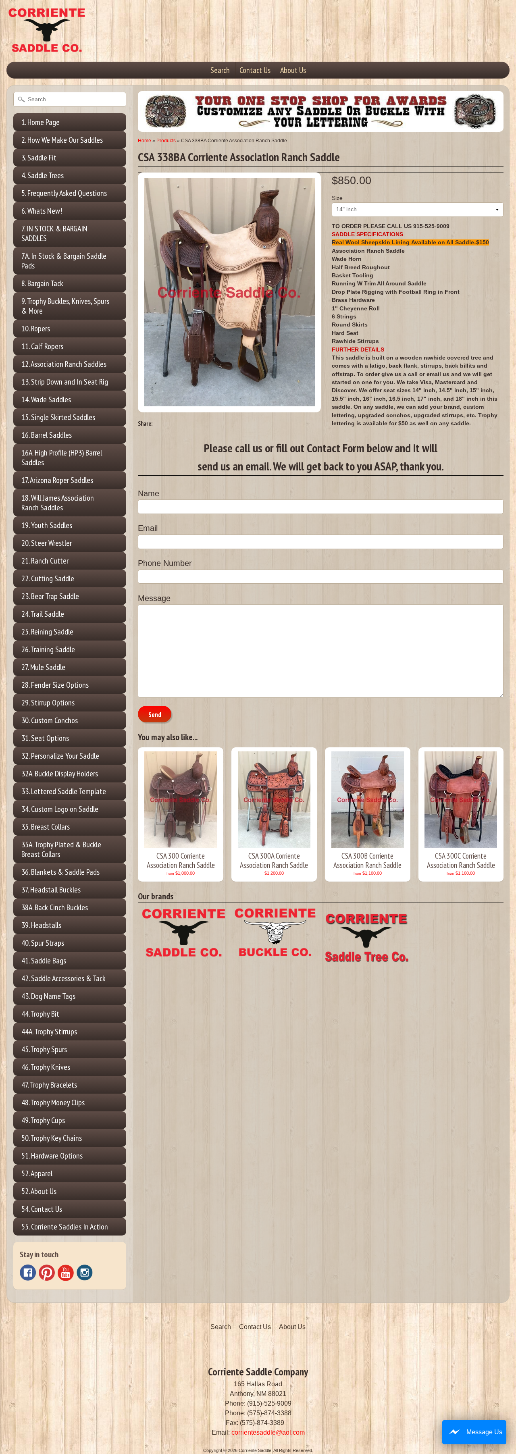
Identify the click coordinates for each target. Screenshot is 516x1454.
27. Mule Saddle (43, 667)
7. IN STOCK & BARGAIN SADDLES (54, 233)
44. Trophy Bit (40, 1014)
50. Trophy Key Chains (51, 1138)
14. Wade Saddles (46, 399)
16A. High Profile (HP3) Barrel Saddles (61, 457)
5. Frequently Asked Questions (64, 193)
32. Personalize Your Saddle (60, 756)
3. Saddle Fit (38, 157)
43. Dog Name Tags (48, 996)
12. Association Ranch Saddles (63, 364)
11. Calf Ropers (42, 346)
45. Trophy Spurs (44, 1049)
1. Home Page (40, 122)
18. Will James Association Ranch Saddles (57, 503)
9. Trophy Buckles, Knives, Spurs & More (65, 306)
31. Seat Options (45, 738)
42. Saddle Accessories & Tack (63, 978)
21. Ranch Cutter (45, 560)
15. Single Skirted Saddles (58, 417)
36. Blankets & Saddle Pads (60, 872)
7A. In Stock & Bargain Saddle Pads (63, 261)
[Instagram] (85, 1273)
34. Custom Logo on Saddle (59, 809)
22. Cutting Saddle (47, 578)
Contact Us (254, 70)
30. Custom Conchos (49, 720)
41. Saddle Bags (43, 960)
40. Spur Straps (42, 943)
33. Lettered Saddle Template (63, 791)
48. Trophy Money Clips (53, 1102)
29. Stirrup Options (48, 702)
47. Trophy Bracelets (49, 1085)
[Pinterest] (47, 1273)
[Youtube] (66, 1273)
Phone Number (165, 563)
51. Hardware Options (52, 1155)
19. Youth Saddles (46, 525)
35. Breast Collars (45, 827)
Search (220, 70)
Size (337, 198)
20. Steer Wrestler (46, 543)
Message (154, 598)
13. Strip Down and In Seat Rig (64, 382)
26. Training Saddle (48, 649)
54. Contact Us (41, 1209)
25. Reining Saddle (47, 631)
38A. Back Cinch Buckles (54, 907)
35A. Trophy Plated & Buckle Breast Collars (61, 849)
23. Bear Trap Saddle (50, 596)
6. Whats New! (41, 211)
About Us (293, 70)
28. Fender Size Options (55, 685)
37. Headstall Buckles (51, 889)
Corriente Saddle (255, 1450)
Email (148, 528)
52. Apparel (36, 1173)
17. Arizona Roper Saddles (57, 480)
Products (166, 140)
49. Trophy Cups (43, 1120)
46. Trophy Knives (45, 1067)
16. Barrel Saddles (46, 435)
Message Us (484, 1432)
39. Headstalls (41, 925)
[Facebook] (28, 1273)
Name (148, 493)
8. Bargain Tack (42, 283)
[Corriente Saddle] (46, 44)
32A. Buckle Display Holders (59, 773)
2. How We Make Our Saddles (62, 140)
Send (154, 714)
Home (144, 140)
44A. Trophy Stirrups (49, 1031)
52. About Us (38, 1191)
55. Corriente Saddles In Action (64, 1226)
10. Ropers (35, 328)
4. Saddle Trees (42, 175)
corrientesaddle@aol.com (268, 1432)
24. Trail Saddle (42, 614)
